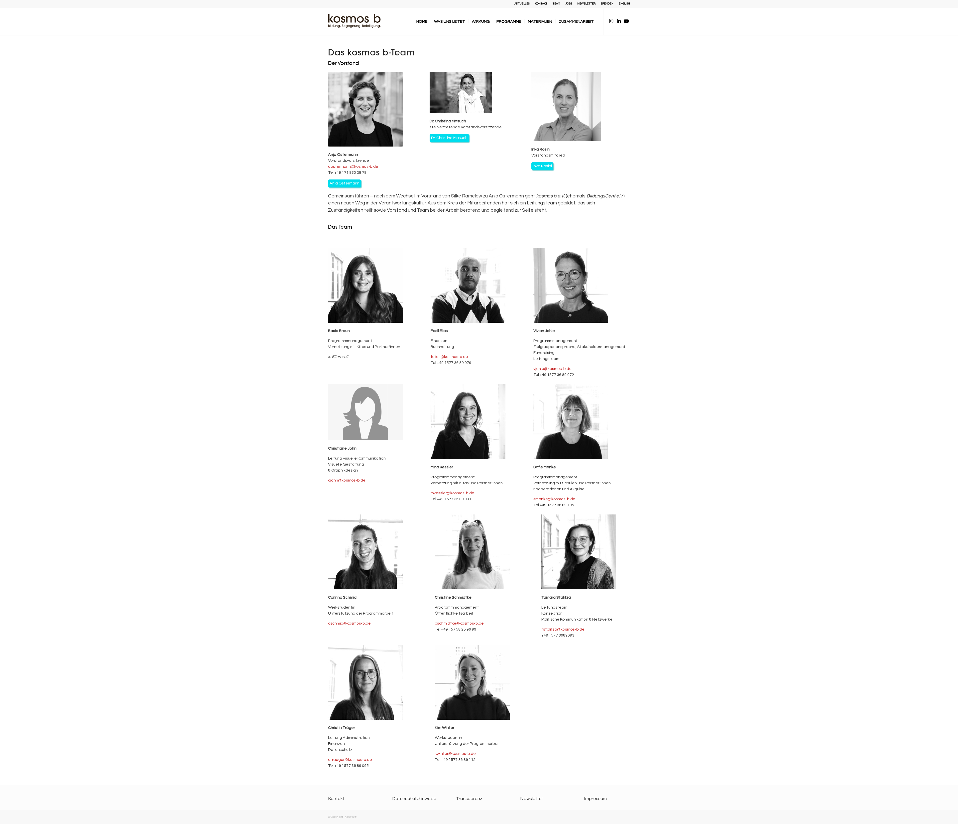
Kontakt (336, 798)
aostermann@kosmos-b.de (353, 166)
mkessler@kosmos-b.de (452, 493)
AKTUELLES (522, 3)
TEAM (556, 3)
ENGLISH (624, 3)
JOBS (568, 3)
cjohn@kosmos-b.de (346, 480)
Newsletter (531, 798)
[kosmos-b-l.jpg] (358, 21)
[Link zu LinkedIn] (618, 21)
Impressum (595, 798)
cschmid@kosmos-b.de (349, 623)
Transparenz (469, 798)
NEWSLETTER (586, 3)
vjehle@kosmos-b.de (552, 369)
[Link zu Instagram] (611, 21)
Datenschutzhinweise (414, 798)
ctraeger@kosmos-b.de (350, 760)
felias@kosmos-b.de (449, 357)
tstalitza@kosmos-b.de (563, 629)
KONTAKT (541, 3)
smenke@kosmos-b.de (554, 499)
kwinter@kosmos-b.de (455, 754)
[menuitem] (522, 3)
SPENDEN (607, 3)
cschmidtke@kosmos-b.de (459, 623)
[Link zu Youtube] (626, 21)
